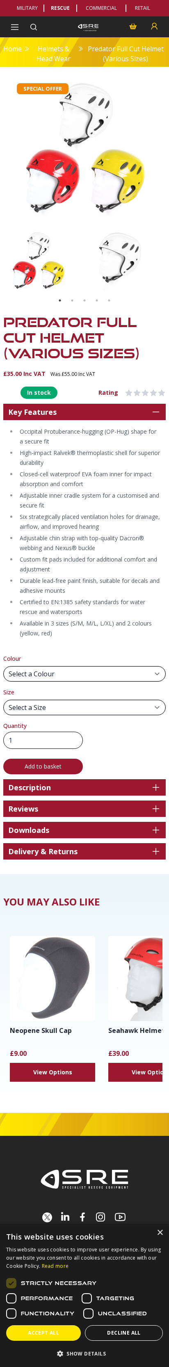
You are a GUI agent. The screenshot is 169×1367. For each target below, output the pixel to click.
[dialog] (84, 1295)
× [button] (160, 1233)
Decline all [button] (123, 1332)
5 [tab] (109, 300)
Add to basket (43, 766)
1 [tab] (60, 300)
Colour (12, 658)
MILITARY (27, 8)
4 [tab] (97, 300)
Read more (55, 1265)
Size (8, 692)
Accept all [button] (43, 1332)
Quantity (15, 726)
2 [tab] (72, 300)
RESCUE (60, 8)
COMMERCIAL (101, 8)
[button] (84, 1353)
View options (52, 1072)
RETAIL (142, 8)
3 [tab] (84, 300)
